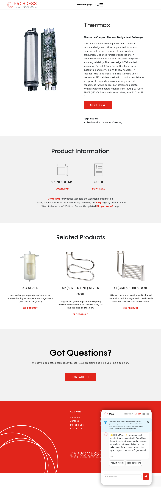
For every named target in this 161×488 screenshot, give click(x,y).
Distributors (77, 425)
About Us (75, 418)
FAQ (98, 203)
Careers (74, 421)
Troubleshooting (133, 463)
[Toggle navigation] (101, 4)
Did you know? (104, 206)
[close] (148, 422)
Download (62, 189)
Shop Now (97, 105)
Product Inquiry (117, 463)
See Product (30, 308)
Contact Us (54, 199)
